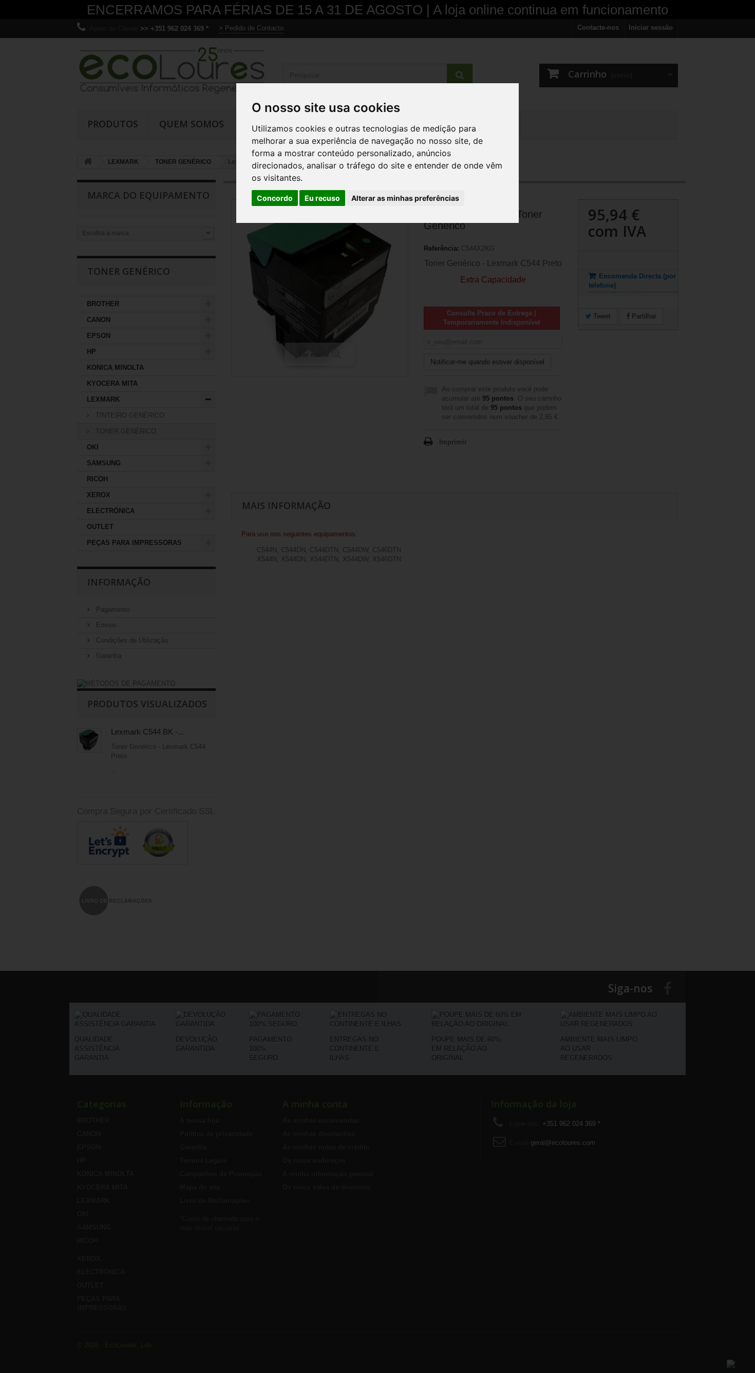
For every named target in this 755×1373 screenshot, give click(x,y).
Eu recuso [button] (322, 198)
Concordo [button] (275, 198)
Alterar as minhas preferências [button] (405, 198)
